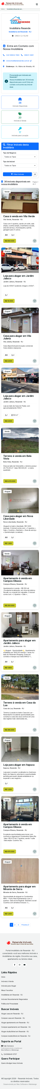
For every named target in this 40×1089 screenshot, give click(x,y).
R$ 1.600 (8, 668)
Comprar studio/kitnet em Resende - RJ (15, 1036)
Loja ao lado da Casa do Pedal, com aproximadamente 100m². (16, 407)
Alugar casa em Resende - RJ (12, 1013)
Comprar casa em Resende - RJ (13, 1018)
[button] (18, 211)
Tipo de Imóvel (9, 162)
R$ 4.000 (8, 361)
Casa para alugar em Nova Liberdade (18, 517)
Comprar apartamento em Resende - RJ (16, 1027)
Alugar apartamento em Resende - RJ (15, 1022)
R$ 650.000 (9, 241)
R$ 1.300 (8, 543)
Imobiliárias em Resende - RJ (12, 995)
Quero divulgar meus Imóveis (12, 1063)
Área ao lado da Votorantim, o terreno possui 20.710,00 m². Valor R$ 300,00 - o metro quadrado (19, 468)
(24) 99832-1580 (12, 55)
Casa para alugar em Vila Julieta (17, 337)
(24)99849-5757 (10, 1054)
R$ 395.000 (9, 730)
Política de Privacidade (9, 1004)
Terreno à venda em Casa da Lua (19, 704)
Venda (7, 192)
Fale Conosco (8, 1046)
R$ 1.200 (8, 789)
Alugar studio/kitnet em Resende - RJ (15, 1031)
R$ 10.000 (9, 301)
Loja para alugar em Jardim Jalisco (18, 277)
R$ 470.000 (9, 852)
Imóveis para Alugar (8, 986)
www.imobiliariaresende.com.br (18, 61)
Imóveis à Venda (7, 981)
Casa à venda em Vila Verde (19, 216)
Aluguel (7, 251)
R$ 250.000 (9, 605)
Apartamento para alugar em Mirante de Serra (19, 888)
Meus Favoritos (7, 990)
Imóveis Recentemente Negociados (14, 999)
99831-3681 (29, 55)
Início (3, 9)
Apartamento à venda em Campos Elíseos (17, 579)
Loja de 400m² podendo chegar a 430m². (18, 286)
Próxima (24, 925)
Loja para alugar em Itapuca (18, 765)
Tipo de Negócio (9, 153)
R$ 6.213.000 (10, 481)
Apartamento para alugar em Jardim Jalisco (19, 641)
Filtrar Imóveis (19, 174)
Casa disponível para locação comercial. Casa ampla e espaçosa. (18, 347)
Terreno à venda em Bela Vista (17, 457)
